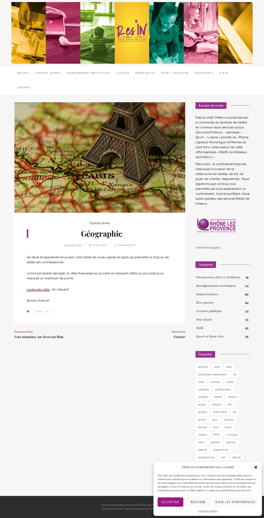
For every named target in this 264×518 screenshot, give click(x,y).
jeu (48, 311)
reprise (236, 457)
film (230, 404)
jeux (215, 419)
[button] (256, 467)
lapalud (228, 419)
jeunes (202, 419)
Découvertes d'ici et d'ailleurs (218, 277)
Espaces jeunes (48, 73)
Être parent (204, 302)
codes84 (203, 389)
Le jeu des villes (38, 289)
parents (215, 442)
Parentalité (145, 73)
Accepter (170, 502)
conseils (203, 396)
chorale (215, 381)
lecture (202, 427)
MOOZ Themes (123, 508)
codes (229, 381)
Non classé (204, 319)
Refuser (198, 502)
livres (228, 427)
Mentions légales (207, 511)
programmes (206, 457)
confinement (223, 389)
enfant (202, 404)
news (201, 442)
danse (218, 396)
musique (231, 434)
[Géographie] (99, 157)
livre (215, 427)
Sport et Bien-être (210, 336)
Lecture (123, 73)
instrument (220, 411)
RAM (199, 328)
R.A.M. (224, 73)
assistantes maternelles (212, 374)
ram (223, 457)
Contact (24, 87)
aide (229, 366)
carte (39, 311)
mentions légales (208, 247)
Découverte (204, 73)
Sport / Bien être (175, 73)
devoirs (232, 396)
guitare (202, 411)
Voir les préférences (235, 502)
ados (217, 366)
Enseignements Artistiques (89, 73)
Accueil (23, 73)
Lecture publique (209, 311)
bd (234, 374)
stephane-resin (73, 245)
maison (202, 434)
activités (203, 366)
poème (202, 449)
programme (220, 449)
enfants (216, 404)
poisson (231, 442)
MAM (216, 434)
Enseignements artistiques (216, 286)
